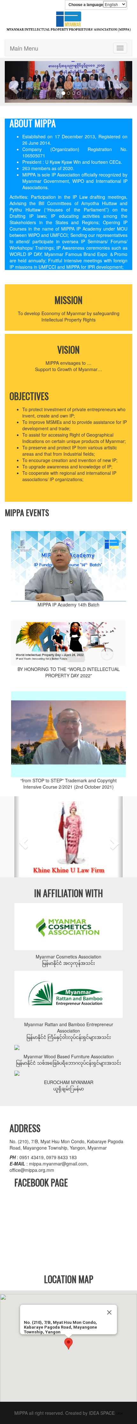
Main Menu (24, 48)
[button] (8, 82)
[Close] (109, 1312)
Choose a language (85, 4)
